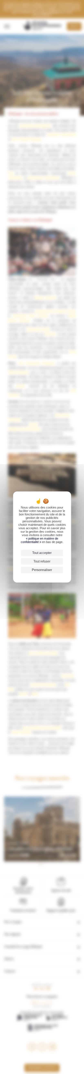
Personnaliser (42, 570)
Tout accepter (42, 553)
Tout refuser (41, 561)
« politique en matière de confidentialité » (39, 540)
